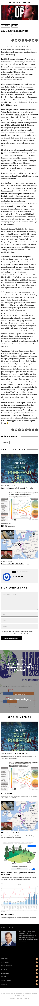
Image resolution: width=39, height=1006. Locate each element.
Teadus (3, 977)
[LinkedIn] (19, 576)
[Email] (36, 40)
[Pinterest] (23, 40)
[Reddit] (33, 40)
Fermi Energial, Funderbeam (17, 122)
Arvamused (5, 26)
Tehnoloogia (6, 980)
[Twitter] (19, 40)
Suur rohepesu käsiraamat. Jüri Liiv (17, 488)
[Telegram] (22, 576)
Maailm (5, 442)
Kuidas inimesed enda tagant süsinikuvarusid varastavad (18, 873)
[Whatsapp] (29, 40)
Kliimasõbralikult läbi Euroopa (15, 564)
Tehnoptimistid (7, 249)
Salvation (10, 418)
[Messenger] (16, 40)
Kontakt (26, 999)
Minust (19, 999)
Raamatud (5, 973)
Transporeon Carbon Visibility (23, 161)
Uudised (15, 26)
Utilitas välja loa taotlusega (17, 67)
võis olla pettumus (27, 229)
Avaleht (12, 999)
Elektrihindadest (7, 914)
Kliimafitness (6, 966)
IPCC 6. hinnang (8, 526)
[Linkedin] (26, 40)
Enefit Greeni (20, 115)
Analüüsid (5, 958)
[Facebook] (12, 40)
